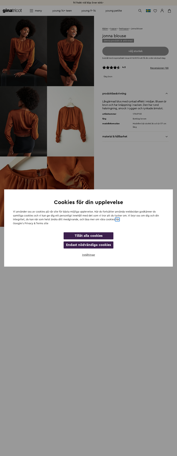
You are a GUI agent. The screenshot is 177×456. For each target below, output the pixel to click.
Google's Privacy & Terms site (30, 223)
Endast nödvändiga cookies (88, 245)
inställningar (88, 255)
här (117, 219)
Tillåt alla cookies (89, 235)
